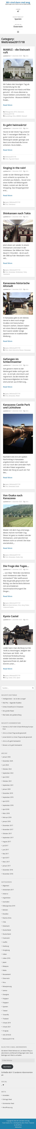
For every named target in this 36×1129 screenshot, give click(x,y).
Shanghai (6, 994)
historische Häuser (18, 350)
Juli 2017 (5, 846)
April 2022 (6, 777)
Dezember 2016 (8, 870)
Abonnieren (7, 1067)
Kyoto (18, 678)
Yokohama (12, 204)
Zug (21, 557)
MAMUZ (18, 116)
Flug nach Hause (14, 159)
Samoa (5, 990)
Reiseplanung (7, 986)
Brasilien (5, 914)
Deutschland (7, 930)
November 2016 (8, 874)
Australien (6, 902)
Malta (4, 970)
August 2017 (7, 842)
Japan (7, 202)
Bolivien (5, 910)
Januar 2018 (6, 821)
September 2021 (8, 785)
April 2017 (6, 858)
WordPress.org (7, 1107)
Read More (7, 105)
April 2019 (6, 801)
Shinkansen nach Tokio (17, 213)
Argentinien (6, 898)
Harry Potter (25, 605)
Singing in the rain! (14, 167)
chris (26, 56)
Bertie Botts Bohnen (11, 605)
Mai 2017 (6, 854)
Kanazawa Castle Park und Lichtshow (16, 406)
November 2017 (8, 829)
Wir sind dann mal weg (18, 2)
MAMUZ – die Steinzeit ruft (16, 51)
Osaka (18, 557)
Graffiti (5, 942)
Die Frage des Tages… (16, 566)
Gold (10, 350)
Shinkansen (19, 272)
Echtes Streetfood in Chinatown (13, 707)
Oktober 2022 (7, 769)
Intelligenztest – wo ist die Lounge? (14, 699)
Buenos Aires (7, 918)
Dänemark (6, 926)
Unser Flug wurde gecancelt (17, 733)
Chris (14, 116)
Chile (4, 922)
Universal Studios (8, 607)
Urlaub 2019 (7, 1023)
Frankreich (6, 938)
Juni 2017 (6, 850)
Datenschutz (18, 1127)
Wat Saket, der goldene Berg (12, 715)
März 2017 (6, 862)
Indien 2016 (6, 958)
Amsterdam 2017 (8, 890)
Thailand (5, 1019)
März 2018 (6, 813)
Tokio (25, 272)
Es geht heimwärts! (14, 125)
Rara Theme (25, 1123)
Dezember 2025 (8, 761)
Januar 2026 (6, 757)
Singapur (6, 998)
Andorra (5, 894)
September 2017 (8, 838)
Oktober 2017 (7, 833)
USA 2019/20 (7, 1035)
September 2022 (8, 773)
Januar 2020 (6, 789)
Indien (5, 954)
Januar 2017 (6, 866)
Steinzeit (24, 116)
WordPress (19, 1125)
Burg (6, 678)
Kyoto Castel (10, 616)
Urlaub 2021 (7, 1027)
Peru (4, 982)
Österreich (20, 112)
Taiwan (5, 1011)
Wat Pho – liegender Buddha (12, 703)
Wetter (18, 396)
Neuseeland (6, 974)
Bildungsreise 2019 (11, 112)
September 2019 (8, 797)
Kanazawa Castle (14, 486)
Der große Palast (8, 711)
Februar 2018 (7, 817)
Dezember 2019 (8, 793)
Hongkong (6, 950)
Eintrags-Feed (7, 1099)
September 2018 (8, 805)
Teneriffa (6, 1015)
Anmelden (6, 1095)
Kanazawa (12, 272)
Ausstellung (8, 116)
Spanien (5, 1007)
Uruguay (5, 1031)
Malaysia (5, 966)
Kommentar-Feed (8, 1103)
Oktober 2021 (7, 781)
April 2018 (6, 809)
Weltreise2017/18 (8, 114)
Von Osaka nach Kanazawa (12, 497)
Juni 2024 (6, 765)
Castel (10, 678)
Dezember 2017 (8, 825)
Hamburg (6, 946)
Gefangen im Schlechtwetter (12, 360)
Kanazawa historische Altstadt (16, 284)
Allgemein (6, 886)
